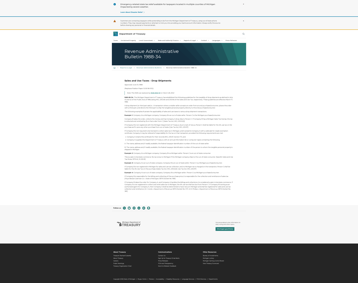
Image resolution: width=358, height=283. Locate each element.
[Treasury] (114, 68)
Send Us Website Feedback (167, 266)
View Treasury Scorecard (211, 263)
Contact (204, 40)
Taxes (115, 40)
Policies (151, 279)
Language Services (188, 279)
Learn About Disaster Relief (131, 12)
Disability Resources (172, 279)
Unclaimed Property (128, 40)
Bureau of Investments (210, 255)
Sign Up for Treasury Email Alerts (168, 258)
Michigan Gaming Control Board (213, 261)
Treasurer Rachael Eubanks (122, 255)
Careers (115, 261)
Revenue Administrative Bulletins (149, 68)
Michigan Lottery (208, 258)
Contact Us (161, 255)
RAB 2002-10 (155, 93)
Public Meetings (118, 263)
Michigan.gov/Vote (225, 229)
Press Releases (231, 40)
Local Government (146, 40)
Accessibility (160, 279)
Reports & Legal (190, 40)
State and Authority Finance (168, 40)
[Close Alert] (243, 4)
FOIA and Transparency (165, 263)
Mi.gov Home (142, 279)
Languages (216, 40)
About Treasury (118, 258)
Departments (213, 279)
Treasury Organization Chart (122, 266)
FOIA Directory (201, 279)
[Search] (243, 34)
